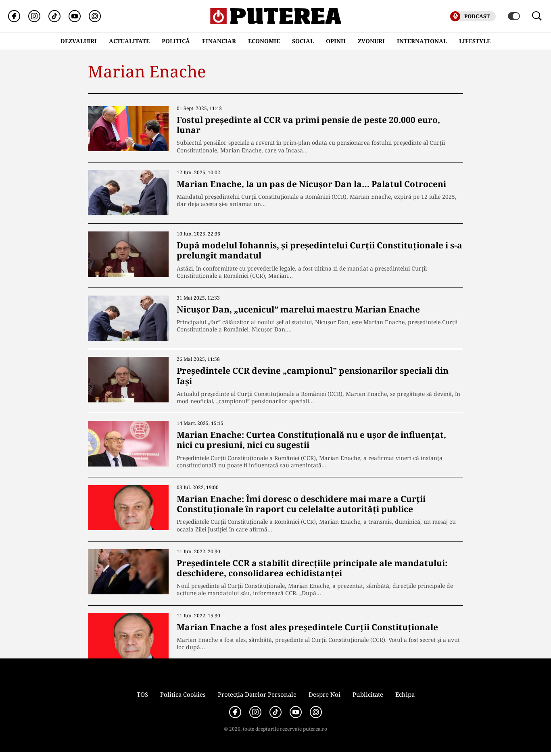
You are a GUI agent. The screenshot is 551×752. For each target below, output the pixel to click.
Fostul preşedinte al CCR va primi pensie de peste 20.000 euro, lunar (308, 124)
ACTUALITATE (129, 41)
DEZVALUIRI (79, 41)
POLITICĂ (176, 41)
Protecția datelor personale (257, 694)
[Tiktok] (54, 16)
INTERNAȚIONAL (422, 41)
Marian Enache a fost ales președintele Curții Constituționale (307, 627)
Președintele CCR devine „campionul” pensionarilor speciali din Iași (313, 375)
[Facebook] (14, 16)
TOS (142, 694)
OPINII (336, 41)
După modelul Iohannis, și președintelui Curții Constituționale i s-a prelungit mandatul (319, 250)
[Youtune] (75, 16)
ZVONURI (371, 41)
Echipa (405, 694)
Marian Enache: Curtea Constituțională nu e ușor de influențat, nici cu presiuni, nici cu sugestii (311, 439)
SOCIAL (303, 41)
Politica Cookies (183, 694)
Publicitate (368, 694)
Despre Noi (324, 694)
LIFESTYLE (474, 41)
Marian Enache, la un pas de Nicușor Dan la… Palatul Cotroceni (311, 184)
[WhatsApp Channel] (95, 16)
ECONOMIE (264, 41)
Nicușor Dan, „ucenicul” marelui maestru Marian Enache (298, 309)
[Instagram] (34, 16)
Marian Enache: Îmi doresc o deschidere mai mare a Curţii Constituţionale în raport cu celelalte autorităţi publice (301, 504)
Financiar (219, 41)
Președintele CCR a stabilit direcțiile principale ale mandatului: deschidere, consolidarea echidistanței (312, 568)
